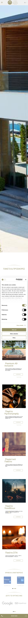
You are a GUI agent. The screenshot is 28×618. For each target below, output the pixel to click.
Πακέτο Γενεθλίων (9, 507)
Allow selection (14, 333)
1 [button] (12, 588)
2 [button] (14, 611)
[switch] (24, 310)
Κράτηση (19, 377)
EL (25, 2)
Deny (14, 337)
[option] (14, 128)
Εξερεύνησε (18, 374)
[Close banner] (25, 279)
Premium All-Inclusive (11, 364)
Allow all (14, 329)
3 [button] (15, 588)
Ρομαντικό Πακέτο (10, 460)
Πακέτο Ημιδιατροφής (11, 412)
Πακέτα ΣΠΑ (11, 552)
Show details (20, 325)
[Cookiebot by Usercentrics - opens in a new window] (16, 280)
